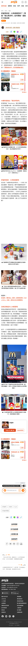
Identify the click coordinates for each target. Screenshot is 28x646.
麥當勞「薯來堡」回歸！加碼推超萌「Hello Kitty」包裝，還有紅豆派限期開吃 (14, 299)
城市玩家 (4, 6)
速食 (10, 10)
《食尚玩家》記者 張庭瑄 (12, 27)
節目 (14, 6)
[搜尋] (22, 2)
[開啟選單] (2, 2)
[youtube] (6, 616)
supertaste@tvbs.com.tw (13, 585)
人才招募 (3, 601)
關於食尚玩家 (4, 596)
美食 (22, 6)
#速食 (10, 507)
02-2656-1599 (12, 589)
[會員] (26, 2)
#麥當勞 (4, 507)
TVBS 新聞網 (16, 625)
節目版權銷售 (20, 605)
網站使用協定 (20, 601)
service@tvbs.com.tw (12, 587)
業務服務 (19, 596)
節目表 (3, 610)
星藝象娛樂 (19, 612)
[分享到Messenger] (17, 31)
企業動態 (3, 603)
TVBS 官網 (11, 625)
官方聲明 (19, 610)
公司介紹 (3, 598)
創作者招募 (4, 607)
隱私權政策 (19, 598)
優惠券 (10, 6)
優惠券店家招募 (5, 605)
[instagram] (13, 616)
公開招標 (19, 607)
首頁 (2, 10)
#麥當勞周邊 (5, 511)
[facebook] (2, 616)
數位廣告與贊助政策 (21, 603)
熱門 (18, 6)
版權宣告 (3, 612)
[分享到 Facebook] (11, 31)
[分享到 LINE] (14, 31)
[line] (10, 616)
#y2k (15, 507)
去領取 (22, 79)
